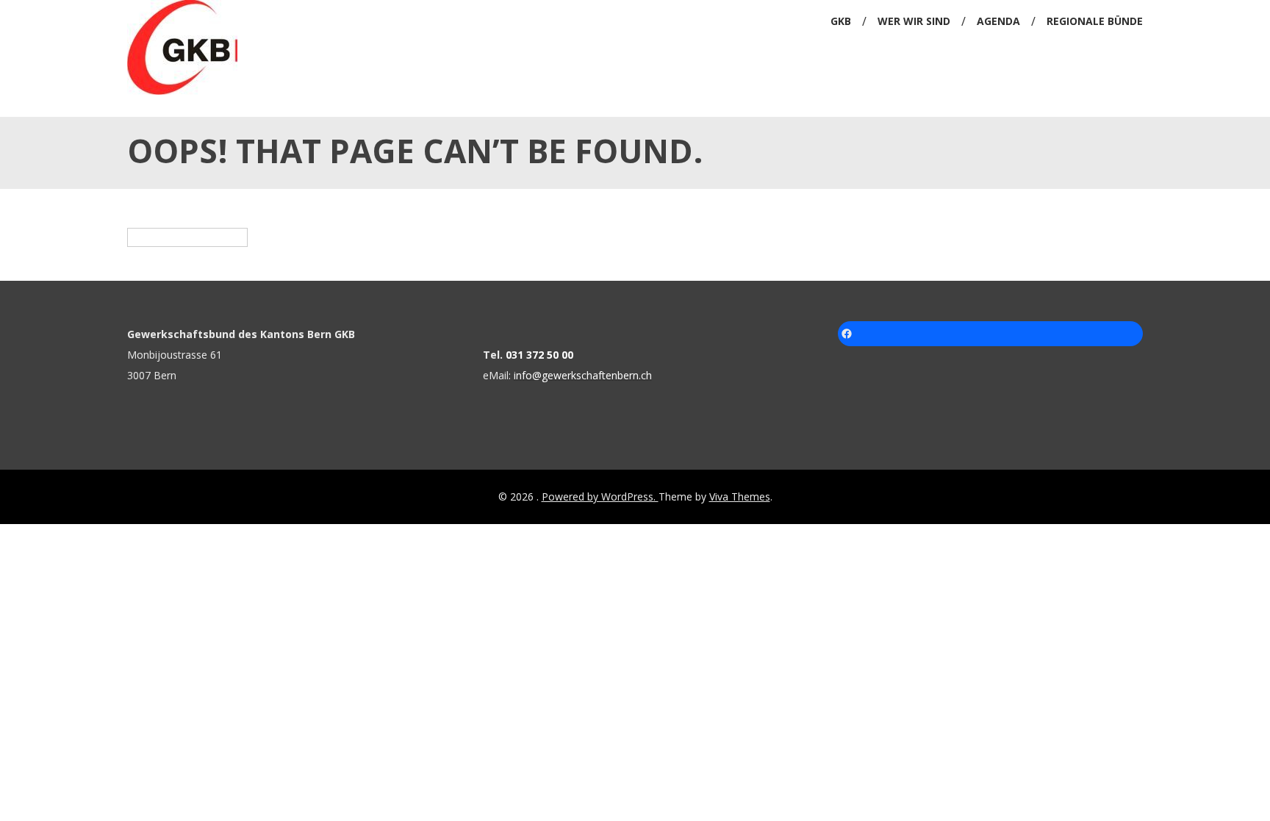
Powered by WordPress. (600, 496)
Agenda (998, 21)
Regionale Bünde (1095, 21)
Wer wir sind (914, 21)
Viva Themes (739, 496)
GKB (840, 21)
